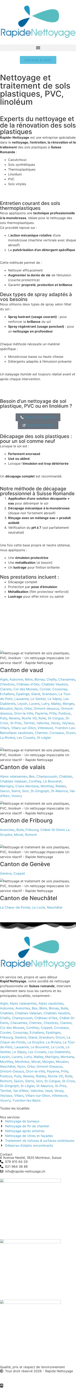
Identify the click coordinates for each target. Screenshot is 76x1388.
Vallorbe (42, 723)
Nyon (18, 708)
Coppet (19, 873)
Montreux (22, 1062)
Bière (29, 679)
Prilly (53, 713)
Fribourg (32, 830)
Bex (32, 776)
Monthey (47, 786)
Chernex (41, 733)
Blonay (39, 679)
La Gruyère (35, 1042)
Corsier (45, 689)
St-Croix (68, 1081)
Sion (25, 791)
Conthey (35, 781)
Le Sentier (38, 699)
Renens (14, 718)
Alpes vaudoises (20, 733)
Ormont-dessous (46, 708)
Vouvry (16, 796)
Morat (18, 835)
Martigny (7, 786)
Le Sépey (55, 699)
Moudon (6, 708)
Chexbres (7, 684)
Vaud (48, 1091)
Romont (31, 835)
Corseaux (56, 733)
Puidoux (64, 713)
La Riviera (7, 738)
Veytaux (68, 723)
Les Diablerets (59, 1052)
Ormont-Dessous (49, 1066)
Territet (29, 723)
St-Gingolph (40, 791)
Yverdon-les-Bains (26, 1100)
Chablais (65, 776)
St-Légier (44, 738)
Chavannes (66, 679)
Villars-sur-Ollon (23, 728)
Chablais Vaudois (54, 684)
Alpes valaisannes (13, 776)
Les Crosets (26, 738)
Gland (35, 694)
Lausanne (21, 699)
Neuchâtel (54, 907)
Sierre (15, 791)
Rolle (42, 718)
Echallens (7, 694)
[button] (38, 47)
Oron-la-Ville (23, 713)
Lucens (34, 704)
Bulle (20, 830)
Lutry (45, 704)
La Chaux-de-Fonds (15, 907)
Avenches (7, 830)
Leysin (22, 704)
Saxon (5, 791)
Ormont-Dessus (12, 1071)
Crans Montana (27, 786)
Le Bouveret (52, 781)
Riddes (61, 786)
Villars (4, 728)
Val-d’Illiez (21, 1091)
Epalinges (53, 1032)
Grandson (49, 694)
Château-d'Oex (28, 684)
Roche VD (29, 718)
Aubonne (16, 679)
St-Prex (16, 723)
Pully (3, 718)
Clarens (6, 689)
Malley (56, 704)
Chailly (51, 679)
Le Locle (38, 907)
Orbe (28, 708)
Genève (6, 873)
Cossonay (59, 689)
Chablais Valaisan (13, 781)
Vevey (55, 723)
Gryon (70, 733)
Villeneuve (45, 728)
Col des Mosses (25, 689)
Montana (67, 1057)
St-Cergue (56, 718)
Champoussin (46, 776)
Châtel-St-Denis (52, 830)
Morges (68, 704)
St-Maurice (59, 791)
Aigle (4, 679)
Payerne (41, 713)
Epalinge (22, 694)
